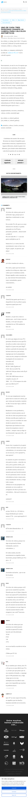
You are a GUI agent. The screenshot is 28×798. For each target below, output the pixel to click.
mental (3, 128)
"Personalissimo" (15, 9)
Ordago (8, 620)
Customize (14, 791)
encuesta (21, 125)
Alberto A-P (9, 693)
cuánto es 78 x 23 (13, 53)
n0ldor (8, 392)
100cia (6, 10)
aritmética (5, 125)
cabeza (11, 125)
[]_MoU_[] (8, 259)
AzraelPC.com (9, 536)
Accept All (14, 788)
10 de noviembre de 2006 (8, 36)
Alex (14, 134)
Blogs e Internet (21, 20)
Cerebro (15, 125)
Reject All (14, 795)
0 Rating (15, 36)
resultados (8, 128)
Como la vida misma (7, 9)
